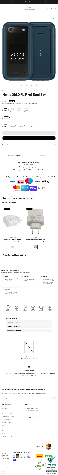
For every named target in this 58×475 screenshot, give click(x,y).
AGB (3, 425)
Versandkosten (18, 103)
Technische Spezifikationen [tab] (15, 155)
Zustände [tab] (42, 155)
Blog (3, 433)
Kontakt (4, 408)
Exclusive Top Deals (29, 1)
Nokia (3, 90)
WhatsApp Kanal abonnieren (9, 430)
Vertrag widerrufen (7, 436)
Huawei (35, 237)
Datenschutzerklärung (8, 413)
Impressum (5, 411)
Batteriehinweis (6, 422)
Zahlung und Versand (8, 416)
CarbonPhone (13, 237)
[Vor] (45, 2)
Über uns (4, 428)
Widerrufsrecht (6, 419)
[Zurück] (12, 2)
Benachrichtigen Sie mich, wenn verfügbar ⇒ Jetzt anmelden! (29, 138)
